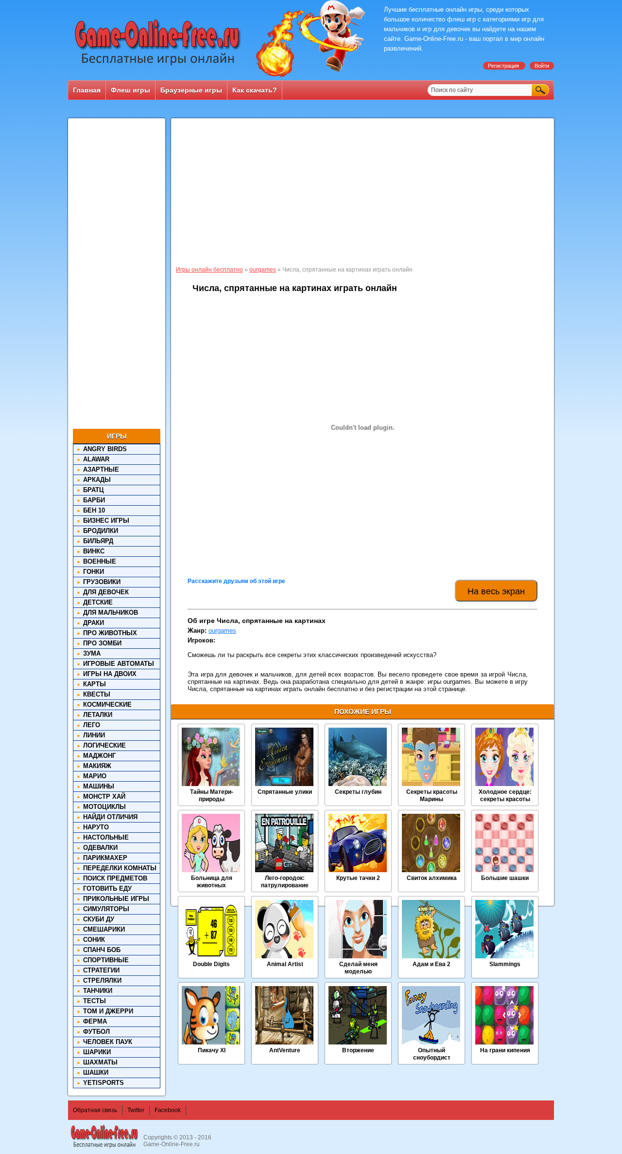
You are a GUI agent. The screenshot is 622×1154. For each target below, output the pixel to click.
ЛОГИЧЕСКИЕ (104, 745)
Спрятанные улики (285, 791)
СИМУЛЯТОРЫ (106, 909)
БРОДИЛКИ (100, 530)
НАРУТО (96, 827)
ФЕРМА (95, 1021)
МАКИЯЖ (97, 765)
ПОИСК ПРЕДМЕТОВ (115, 878)
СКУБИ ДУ (98, 919)
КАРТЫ (94, 684)
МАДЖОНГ (99, 755)
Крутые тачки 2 (358, 878)
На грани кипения (505, 1050)
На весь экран (496, 591)
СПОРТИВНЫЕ (106, 960)
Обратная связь (95, 1110)
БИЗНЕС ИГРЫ (106, 520)
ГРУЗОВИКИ (102, 582)
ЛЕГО (91, 725)
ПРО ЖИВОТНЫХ (110, 633)
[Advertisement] (116, 276)
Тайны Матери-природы (211, 795)
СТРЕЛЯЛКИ (102, 980)
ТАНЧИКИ (97, 990)
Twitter (135, 1110)
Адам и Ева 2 (431, 964)
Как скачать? (254, 90)
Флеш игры (130, 90)
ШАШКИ (95, 1072)
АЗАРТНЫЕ (101, 469)
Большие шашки (505, 878)
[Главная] (158, 65)
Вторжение (358, 1050)
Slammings (504, 964)
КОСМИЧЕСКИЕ (107, 704)
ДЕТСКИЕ (98, 602)
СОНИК (94, 939)
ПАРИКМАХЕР (105, 857)
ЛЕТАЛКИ (97, 714)
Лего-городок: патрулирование (285, 882)
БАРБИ (94, 500)
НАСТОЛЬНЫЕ (106, 837)
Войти (542, 66)
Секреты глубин (358, 791)
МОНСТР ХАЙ (104, 796)
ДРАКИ (93, 622)
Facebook (168, 1110)
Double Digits (211, 964)
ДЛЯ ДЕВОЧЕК (106, 592)
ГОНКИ (93, 571)
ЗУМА (92, 653)
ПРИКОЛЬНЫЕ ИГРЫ (116, 898)
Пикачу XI (211, 1050)
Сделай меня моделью (358, 968)
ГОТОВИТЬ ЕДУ (107, 888)
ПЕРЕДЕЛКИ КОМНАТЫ (119, 868)
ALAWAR (96, 459)
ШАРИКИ (97, 1052)
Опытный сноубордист (431, 1054)
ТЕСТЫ (94, 1001)
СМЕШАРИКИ (104, 929)
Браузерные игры (191, 90)
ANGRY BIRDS (105, 449)
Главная (87, 90)
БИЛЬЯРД (98, 541)
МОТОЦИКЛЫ (104, 806)
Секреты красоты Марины (431, 795)
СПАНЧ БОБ (102, 949)
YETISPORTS (103, 1082)
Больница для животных (211, 882)
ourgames (262, 269)
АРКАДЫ (97, 479)
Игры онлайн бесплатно (209, 269)
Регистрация (504, 66)
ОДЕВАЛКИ (100, 847)
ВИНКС (93, 551)
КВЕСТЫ (96, 694)
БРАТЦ (93, 490)
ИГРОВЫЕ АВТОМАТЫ (118, 663)
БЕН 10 (94, 510)
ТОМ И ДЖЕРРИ (108, 1011)
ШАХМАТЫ (100, 1062)
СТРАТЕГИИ (101, 970)
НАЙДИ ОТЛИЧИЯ (110, 817)
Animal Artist (285, 964)
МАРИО (94, 776)
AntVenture (284, 1050)
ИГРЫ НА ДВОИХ (110, 674)
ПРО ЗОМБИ (102, 643)
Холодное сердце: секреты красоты (505, 795)
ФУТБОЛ (96, 1031)
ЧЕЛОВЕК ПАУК (107, 1041)
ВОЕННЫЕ (99, 561)
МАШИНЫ (98, 786)
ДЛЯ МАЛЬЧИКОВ (110, 612)
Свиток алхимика (432, 878)
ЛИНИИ (94, 735)
